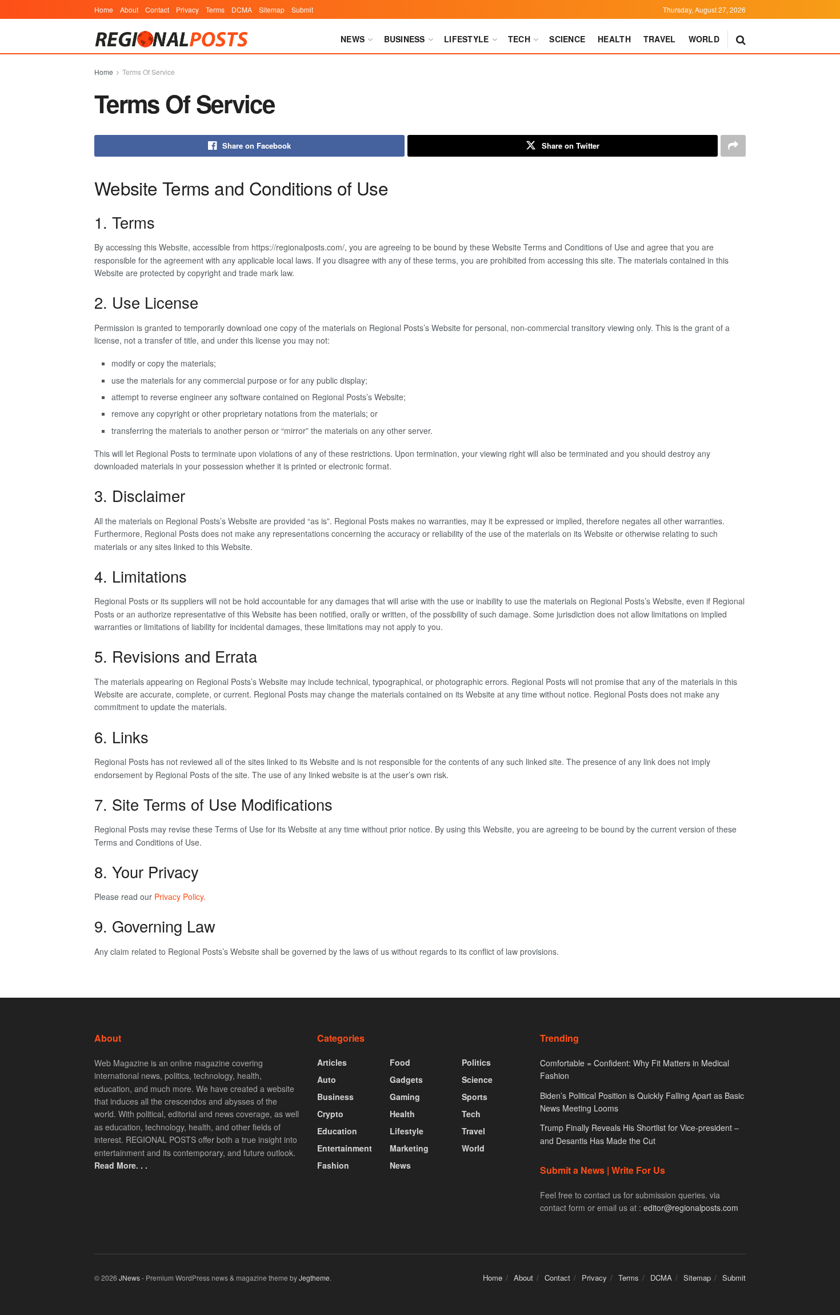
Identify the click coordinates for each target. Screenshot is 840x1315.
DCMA (241, 9)
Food (400, 1062)
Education (337, 1131)
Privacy (187, 9)
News (353, 39)
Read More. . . (120, 1165)
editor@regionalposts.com (690, 1207)
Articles (332, 1062)
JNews (129, 1277)
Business (404, 39)
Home (103, 9)
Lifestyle (466, 39)
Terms (215, 9)
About (129, 9)
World (704, 39)
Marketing (409, 1148)
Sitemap (272, 9)
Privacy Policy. (180, 896)
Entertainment (344, 1148)
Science (567, 39)
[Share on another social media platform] (733, 146)
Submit (302, 9)
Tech (519, 39)
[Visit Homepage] (173, 39)
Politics (476, 1062)
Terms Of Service (148, 72)
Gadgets (406, 1079)
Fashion (333, 1165)
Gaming (405, 1096)
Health (614, 39)
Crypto (330, 1113)
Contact (157, 9)
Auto (326, 1079)
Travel (659, 39)
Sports (474, 1096)
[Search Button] (741, 39)
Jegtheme (314, 1277)
